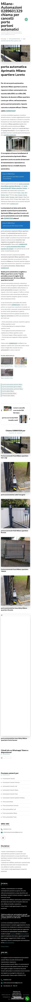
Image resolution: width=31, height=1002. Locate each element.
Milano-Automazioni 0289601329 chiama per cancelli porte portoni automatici (11, 16)
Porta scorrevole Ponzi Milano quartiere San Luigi (14, 457)
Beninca (3, 195)
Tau (25, 197)
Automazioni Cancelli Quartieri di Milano (14, 798)
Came (22, 193)
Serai (7, 195)
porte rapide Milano (8, 391)
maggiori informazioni (16, 996)
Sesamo (20, 195)
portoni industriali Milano (9, 393)
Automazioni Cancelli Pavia (10, 794)
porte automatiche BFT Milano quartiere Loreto (7, 365)
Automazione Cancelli (9, 778)
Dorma (25, 195)
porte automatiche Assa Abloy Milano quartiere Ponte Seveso (14, 739)
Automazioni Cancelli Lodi (10, 786)
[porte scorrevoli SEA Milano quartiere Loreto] (21, 360)
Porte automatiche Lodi (9, 809)
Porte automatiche (8, 802)
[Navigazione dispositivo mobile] (26, 19)
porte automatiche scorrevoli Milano (13, 389)
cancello (13, 934)
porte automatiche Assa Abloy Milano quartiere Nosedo (14, 609)
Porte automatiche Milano (10, 813)
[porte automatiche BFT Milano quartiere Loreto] (7, 360)
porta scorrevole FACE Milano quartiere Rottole (14, 532)
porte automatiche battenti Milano (12, 384)
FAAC (19, 193)
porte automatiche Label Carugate (13, 495)
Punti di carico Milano (8, 395)
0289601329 (10, 111)
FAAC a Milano (25, 934)
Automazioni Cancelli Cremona (11, 782)
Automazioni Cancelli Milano (10, 790)
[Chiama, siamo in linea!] (27, 998)
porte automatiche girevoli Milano (12, 387)
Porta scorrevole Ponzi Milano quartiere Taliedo (14, 570)
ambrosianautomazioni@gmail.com (12, 832)
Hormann (11, 197)
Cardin (7, 197)
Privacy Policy (5, 946)
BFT (26, 193)
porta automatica (9, 943)
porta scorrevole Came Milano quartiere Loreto (7, 377)
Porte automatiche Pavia (9, 817)
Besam (3, 197)
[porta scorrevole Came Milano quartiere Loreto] (7, 372)
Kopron (20, 197)
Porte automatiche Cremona (10, 805)
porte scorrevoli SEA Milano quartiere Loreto (21, 365)
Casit (16, 197)
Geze (16, 195)
